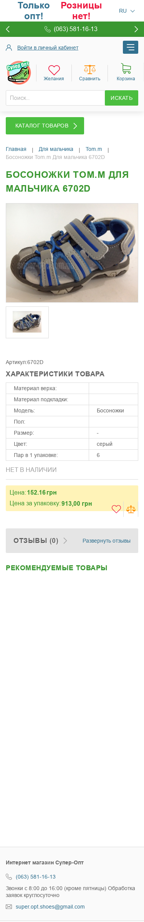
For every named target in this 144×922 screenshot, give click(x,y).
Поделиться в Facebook (13, 347)
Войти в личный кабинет (47, 48)
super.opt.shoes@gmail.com (50, 907)
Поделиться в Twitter (29, 347)
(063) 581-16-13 (36, 877)
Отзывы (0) (35, 541)
